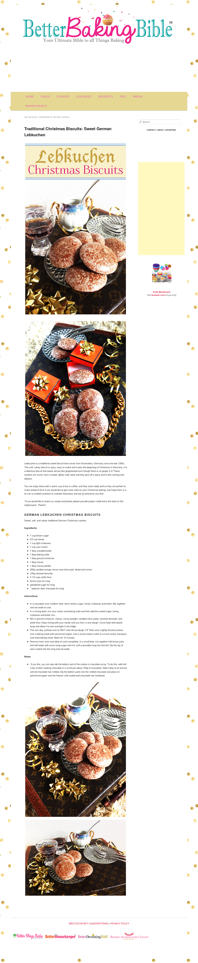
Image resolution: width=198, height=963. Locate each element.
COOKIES (63, 96)
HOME (29, 96)
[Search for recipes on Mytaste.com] (28, 936)
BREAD (138, 96)
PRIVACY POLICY (119, 923)
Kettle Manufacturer (162, 291)
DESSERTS (105, 96)
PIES (123, 96)
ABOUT (73, 923)
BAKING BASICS (36, 105)
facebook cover (158, 295)
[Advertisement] (99, 68)
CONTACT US (84, 923)
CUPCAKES (83, 96)
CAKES (45, 96)
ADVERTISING (100, 923)
